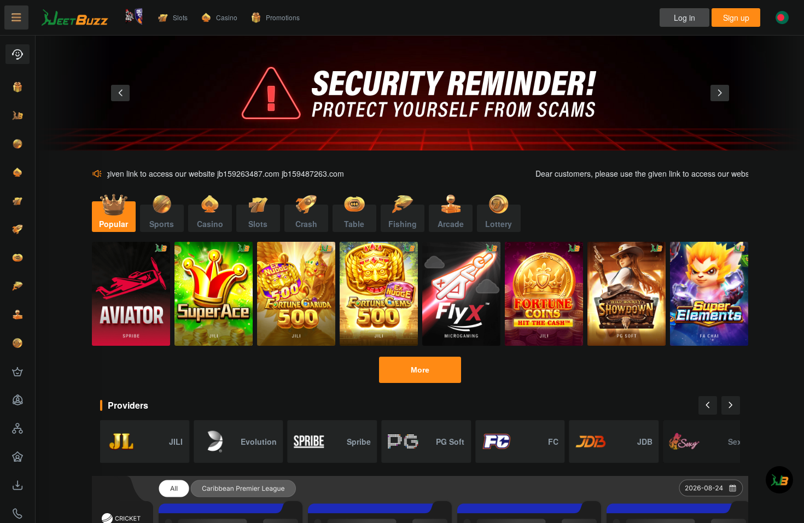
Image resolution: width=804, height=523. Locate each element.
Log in (684, 17)
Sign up (736, 17)
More (420, 369)
